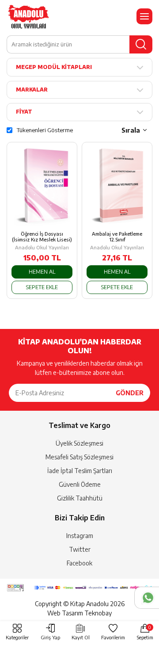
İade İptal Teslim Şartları (79, 470)
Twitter (80, 549)
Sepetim (145, 632)
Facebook (79, 563)
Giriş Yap (50, 637)
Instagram (79, 535)
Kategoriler (17, 637)
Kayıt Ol (81, 637)
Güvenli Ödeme (80, 484)
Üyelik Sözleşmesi (79, 443)
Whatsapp (146, 598)
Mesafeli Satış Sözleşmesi (79, 457)
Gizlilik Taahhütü (79, 498)
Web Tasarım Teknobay (79, 613)
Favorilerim (113, 637)
